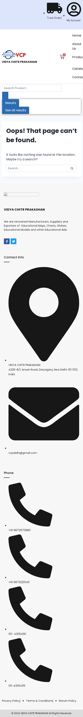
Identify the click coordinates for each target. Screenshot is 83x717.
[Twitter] (13, 241)
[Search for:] (41, 168)
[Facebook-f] (7, 241)
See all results (15, 110)
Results (10, 103)
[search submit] (5, 95)
